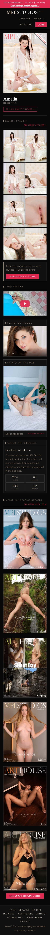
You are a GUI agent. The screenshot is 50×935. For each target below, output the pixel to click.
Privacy (25, 921)
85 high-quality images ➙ (20, 109)
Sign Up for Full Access (22, 277)
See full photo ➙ (36, 434)
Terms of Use (34, 917)
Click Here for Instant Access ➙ (25, 5)
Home (12, 910)
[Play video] (25, 303)
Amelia (10, 98)
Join (41, 24)
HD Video (25, 24)
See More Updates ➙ (35, 125)
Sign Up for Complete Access (25, 896)
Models (39, 18)
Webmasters (25, 914)
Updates (24, 18)
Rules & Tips (15, 917)
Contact (41, 914)
